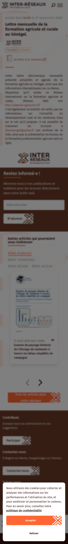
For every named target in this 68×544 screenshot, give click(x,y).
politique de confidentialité (24, 510)
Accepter (30, 520)
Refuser (34, 533)
